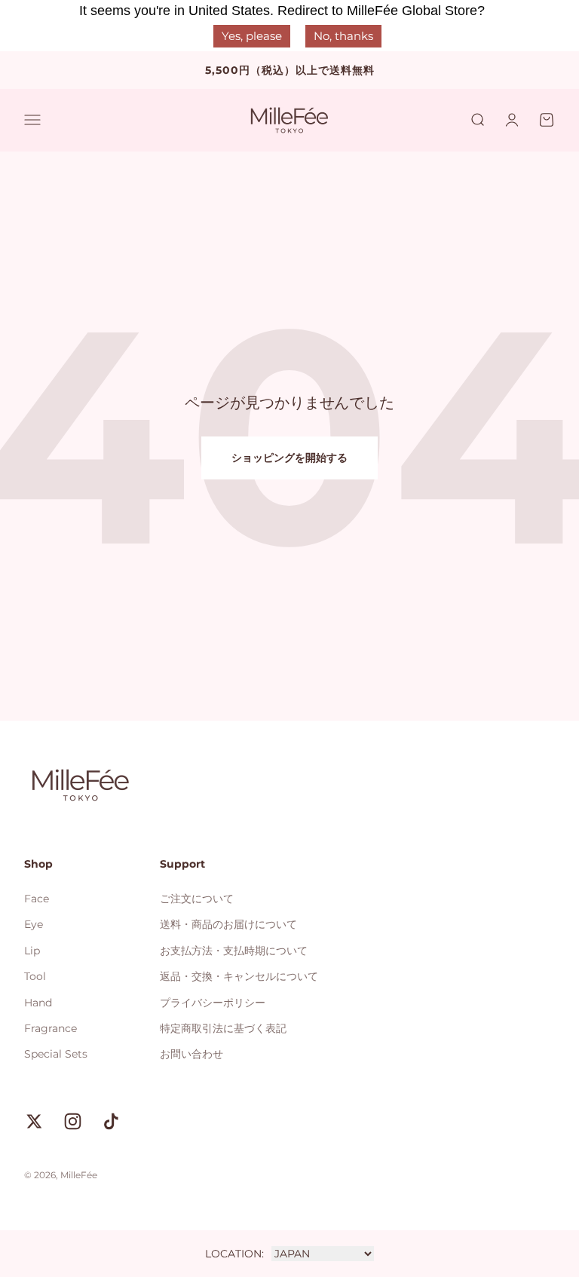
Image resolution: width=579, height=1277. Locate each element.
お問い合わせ (191, 1054)
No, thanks (343, 36)
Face (36, 898)
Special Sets (55, 1054)
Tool (35, 976)
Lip (32, 950)
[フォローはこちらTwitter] (34, 1121)
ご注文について (197, 898)
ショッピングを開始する (289, 457)
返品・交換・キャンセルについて (239, 976)
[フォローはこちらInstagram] (73, 1121)
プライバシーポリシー (212, 1002)
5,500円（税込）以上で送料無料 (290, 70)
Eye (33, 924)
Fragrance (50, 1028)
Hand (38, 1002)
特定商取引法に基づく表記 (223, 1028)
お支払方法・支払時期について (234, 950)
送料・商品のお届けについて (228, 924)
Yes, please (252, 36)
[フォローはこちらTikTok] (111, 1121)
